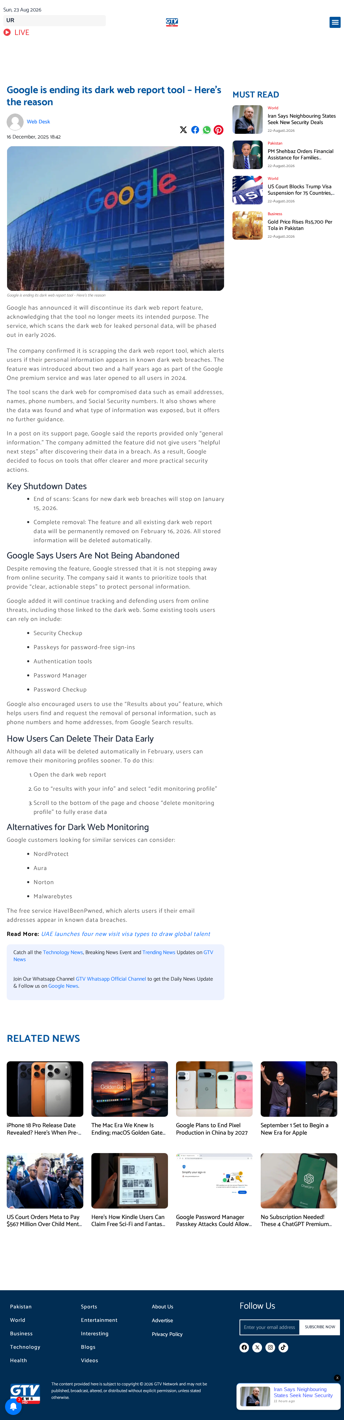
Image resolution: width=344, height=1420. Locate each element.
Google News (63, 986)
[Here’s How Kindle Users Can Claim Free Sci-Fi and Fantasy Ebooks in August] (129, 1180)
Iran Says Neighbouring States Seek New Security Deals (302, 119)
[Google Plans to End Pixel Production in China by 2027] (214, 1089)
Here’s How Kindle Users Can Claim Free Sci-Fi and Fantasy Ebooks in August (128, 1224)
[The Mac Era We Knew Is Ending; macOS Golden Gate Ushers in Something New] (129, 1089)
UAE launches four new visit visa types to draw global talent (125, 934)
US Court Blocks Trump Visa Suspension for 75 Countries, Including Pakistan (300, 193)
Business (21, 1334)
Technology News (63, 952)
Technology (25, 1347)
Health (18, 1360)
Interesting (95, 1334)
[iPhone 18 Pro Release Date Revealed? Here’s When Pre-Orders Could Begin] (45, 1089)
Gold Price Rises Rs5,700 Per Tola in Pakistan (300, 225)
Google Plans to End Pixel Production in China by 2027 (212, 1129)
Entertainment (99, 1320)
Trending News (158, 952)
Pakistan (21, 1307)
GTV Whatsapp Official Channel (111, 979)
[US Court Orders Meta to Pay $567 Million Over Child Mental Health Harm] (45, 1180)
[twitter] (257, 1347)
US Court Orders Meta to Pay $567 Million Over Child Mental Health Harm (45, 1224)
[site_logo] (172, 22)
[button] (335, 22)
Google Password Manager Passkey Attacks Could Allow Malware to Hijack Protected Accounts (212, 1228)
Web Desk (38, 121)
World (18, 1320)
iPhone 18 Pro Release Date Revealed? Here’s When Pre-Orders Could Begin (42, 1132)
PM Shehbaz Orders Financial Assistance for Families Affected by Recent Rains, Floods (301, 161)
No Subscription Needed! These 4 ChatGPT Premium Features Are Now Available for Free (296, 1228)
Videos (89, 1360)
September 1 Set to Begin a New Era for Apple (295, 1129)
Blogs (88, 1347)
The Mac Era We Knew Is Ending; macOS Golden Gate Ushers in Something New (127, 1132)
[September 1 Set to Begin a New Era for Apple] (299, 1089)
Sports (89, 1307)
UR (10, 20)
